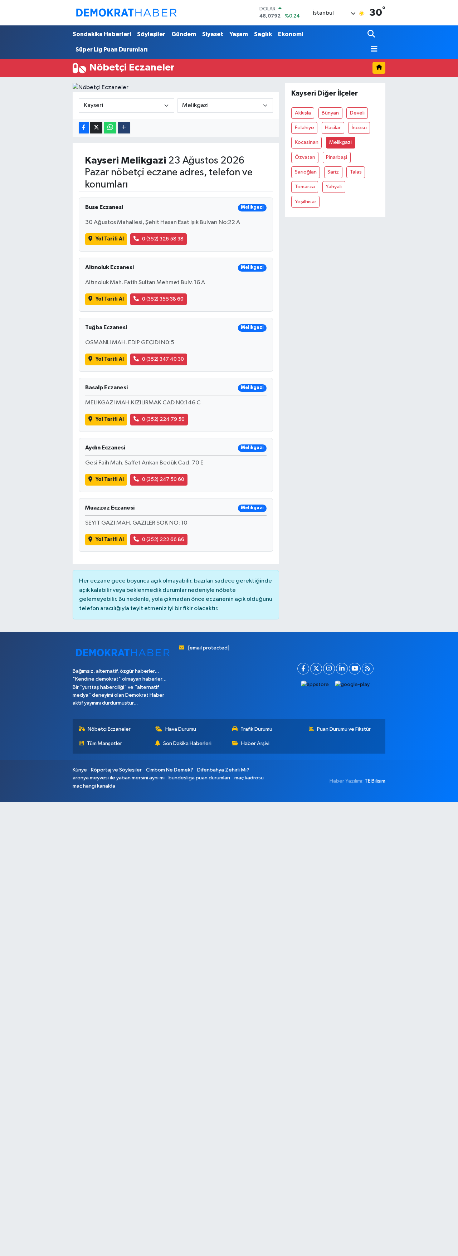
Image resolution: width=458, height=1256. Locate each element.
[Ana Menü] (372, 49)
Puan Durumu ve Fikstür (344, 729)
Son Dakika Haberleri (187, 743)
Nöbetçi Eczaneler (109, 729)
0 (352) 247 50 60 (163, 479)
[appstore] (315, 685)
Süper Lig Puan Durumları (111, 50)
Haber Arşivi (255, 743)
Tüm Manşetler (104, 743)
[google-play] (352, 685)
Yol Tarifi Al (110, 239)
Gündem (183, 34)
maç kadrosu (249, 777)
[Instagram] (329, 669)
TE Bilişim (375, 781)
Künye (80, 770)
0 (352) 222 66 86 (163, 539)
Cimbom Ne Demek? (169, 770)
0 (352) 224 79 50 (163, 419)
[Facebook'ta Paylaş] (84, 128)
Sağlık (263, 34)
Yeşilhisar (305, 201)
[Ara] (371, 34)
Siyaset (212, 34)
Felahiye (304, 127)
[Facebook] (303, 669)
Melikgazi (340, 142)
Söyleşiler (151, 34)
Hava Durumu (180, 729)
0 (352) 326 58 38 (163, 239)
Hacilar (333, 127)
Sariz (333, 172)
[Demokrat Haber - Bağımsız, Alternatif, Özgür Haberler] (126, 12)
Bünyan (330, 113)
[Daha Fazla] (124, 128)
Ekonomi (290, 34)
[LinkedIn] (342, 669)
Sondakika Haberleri (102, 34)
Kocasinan (306, 142)
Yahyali (334, 186)
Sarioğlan (306, 172)
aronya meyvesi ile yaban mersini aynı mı (119, 777)
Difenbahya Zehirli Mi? (223, 770)
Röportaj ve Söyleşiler (116, 770)
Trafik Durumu (256, 729)
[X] (316, 669)
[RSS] (368, 669)
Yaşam (238, 34)
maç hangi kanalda (94, 786)
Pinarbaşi (336, 157)
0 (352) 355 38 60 (163, 299)
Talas (356, 172)
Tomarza (305, 186)
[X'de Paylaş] (96, 128)
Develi (357, 113)
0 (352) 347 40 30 (163, 359)
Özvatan (305, 157)
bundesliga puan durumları (199, 777)
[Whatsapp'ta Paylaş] (110, 128)
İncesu (359, 127)
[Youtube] (355, 669)
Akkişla (303, 113)
